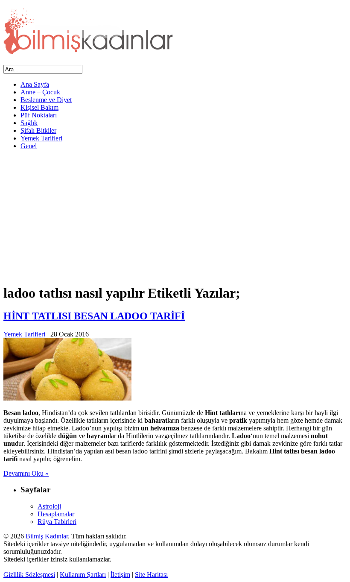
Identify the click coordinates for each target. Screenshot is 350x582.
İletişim (120, 574)
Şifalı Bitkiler (38, 130)
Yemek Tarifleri (41, 138)
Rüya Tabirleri (57, 521)
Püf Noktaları (38, 115)
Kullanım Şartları (83, 574)
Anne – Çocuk (40, 92)
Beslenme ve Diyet (46, 99)
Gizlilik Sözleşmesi (29, 574)
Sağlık (29, 122)
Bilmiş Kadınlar (47, 536)
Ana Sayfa (34, 84)
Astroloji (49, 506)
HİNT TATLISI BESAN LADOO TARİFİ (94, 316)
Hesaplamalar (56, 514)
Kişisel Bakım (39, 107)
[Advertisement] (175, 216)
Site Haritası (151, 574)
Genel (28, 145)
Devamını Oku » (26, 473)
